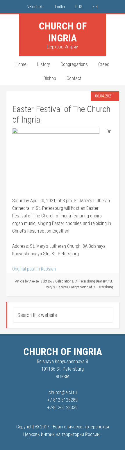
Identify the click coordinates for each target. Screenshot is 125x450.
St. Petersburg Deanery (91, 281)
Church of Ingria (63, 32)
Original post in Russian (34, 269)
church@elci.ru (63, 392)
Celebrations (64, 281)
